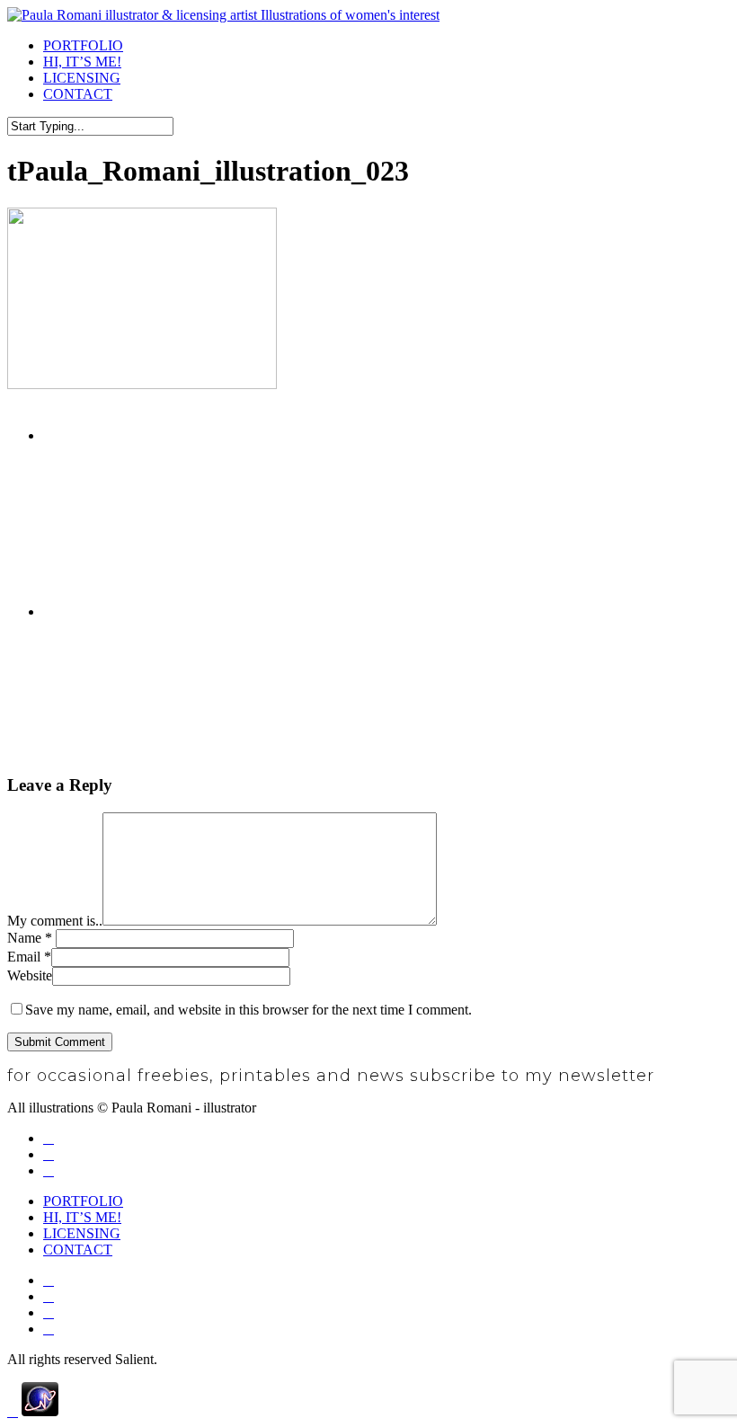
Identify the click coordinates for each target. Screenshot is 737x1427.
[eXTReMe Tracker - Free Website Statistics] (40, 1411)
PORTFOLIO (83, 1201)
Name (29, 937)
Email (29, 956)
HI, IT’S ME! (82, 1217)
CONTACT (77, 1249)
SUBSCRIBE (695, 1077)
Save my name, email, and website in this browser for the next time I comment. (248, 1009)
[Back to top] (12, 1411)
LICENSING (81, 1233)
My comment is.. (54, 920)
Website (29, 975)
